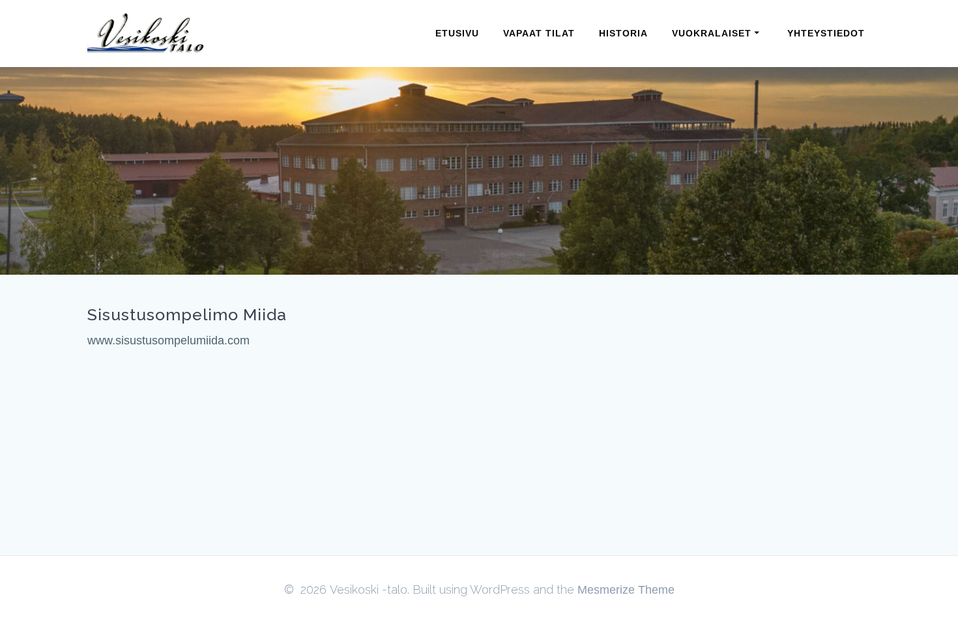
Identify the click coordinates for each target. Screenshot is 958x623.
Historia (623, 33)
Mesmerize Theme (626, 589)
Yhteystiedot (826, 33)
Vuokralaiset (711, 33)
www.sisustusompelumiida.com (168, 340)
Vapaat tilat (539, 33)
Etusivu (457, 33)
